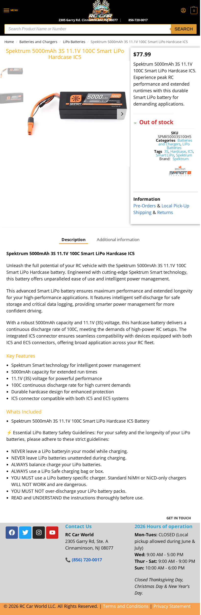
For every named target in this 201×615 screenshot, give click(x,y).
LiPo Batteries (74, 41)
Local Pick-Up (175, 206)
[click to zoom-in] (77, 114)
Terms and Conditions (126, 606)
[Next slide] (122, 114)
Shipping (142, 212)
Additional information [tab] (118, 239)
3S (166, 151)
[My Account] (183, 10)
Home (9, 41)
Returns (165, 212)
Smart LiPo (165, 155)
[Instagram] (39, 532)
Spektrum (184, 155)
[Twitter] (25, 532)
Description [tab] (74, 239)
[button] (193, 10)
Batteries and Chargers (38, 41)
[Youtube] (52, 532)
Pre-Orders (144, 206)
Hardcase (178, 151)
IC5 (190, 151)
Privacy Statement (171, 606)
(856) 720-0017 (87, 560)
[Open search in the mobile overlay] (100, 29)
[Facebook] (12, 532)
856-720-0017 (138, 20)
